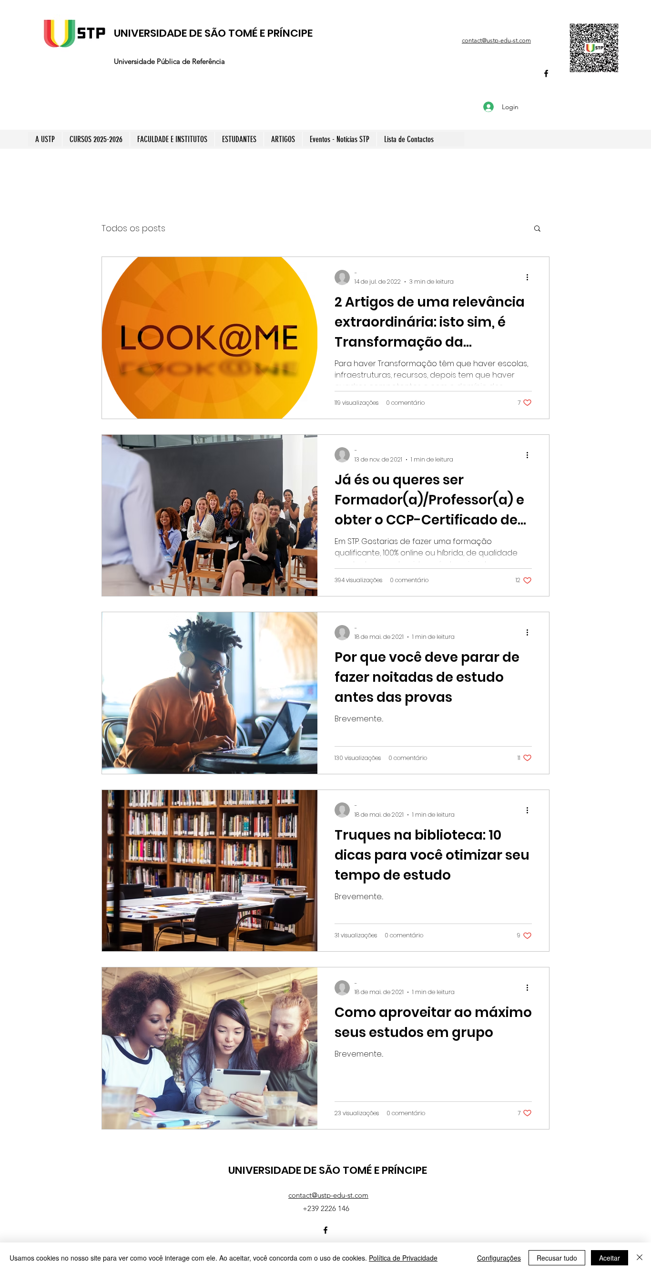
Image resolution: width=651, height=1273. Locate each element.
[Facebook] (546, 73)
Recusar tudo (557, 1258)
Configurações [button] (499, 1258)
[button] (537, 229)
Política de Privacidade (403, 1258)
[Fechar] (639, 1257)
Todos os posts (133, 228)
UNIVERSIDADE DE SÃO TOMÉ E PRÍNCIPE (213, 33)
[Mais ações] (530, 277)
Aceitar (609, 1258)
